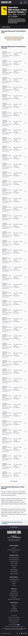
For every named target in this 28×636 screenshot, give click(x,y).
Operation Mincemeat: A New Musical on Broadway (12, 523)
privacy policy (23, 628)
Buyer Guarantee (14, 610)
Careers (14, 606)
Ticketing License (14, 622)
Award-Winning (14, 569)
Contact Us (13, 536)
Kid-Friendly (14, 565)
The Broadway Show (14, 579)
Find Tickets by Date (14, 557)
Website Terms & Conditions (14, 617)
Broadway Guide (14, 593)
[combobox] (24, 2)
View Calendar (14, 481)
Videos (14, 583)
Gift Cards (14, 597)
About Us (14, 604)
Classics (14, 567)
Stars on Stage (14, 563)
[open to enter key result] (25, 2)
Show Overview (6, 27)
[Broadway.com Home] (6, 2)
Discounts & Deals (14, 573)
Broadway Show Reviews (14, 599)
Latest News (14, 581)
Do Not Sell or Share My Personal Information (14, 626)
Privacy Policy (14, 615)
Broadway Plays (14, 561)
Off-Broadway (14, 571)
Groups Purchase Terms (14, 620)
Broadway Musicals (14, 559)
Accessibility (14, 608)
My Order (14, 547)
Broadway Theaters (14, 595)
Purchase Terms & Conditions (14, 619)
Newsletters (14, 591)
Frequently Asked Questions (14, 549)
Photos (14, 585)
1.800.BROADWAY (16, 537)
